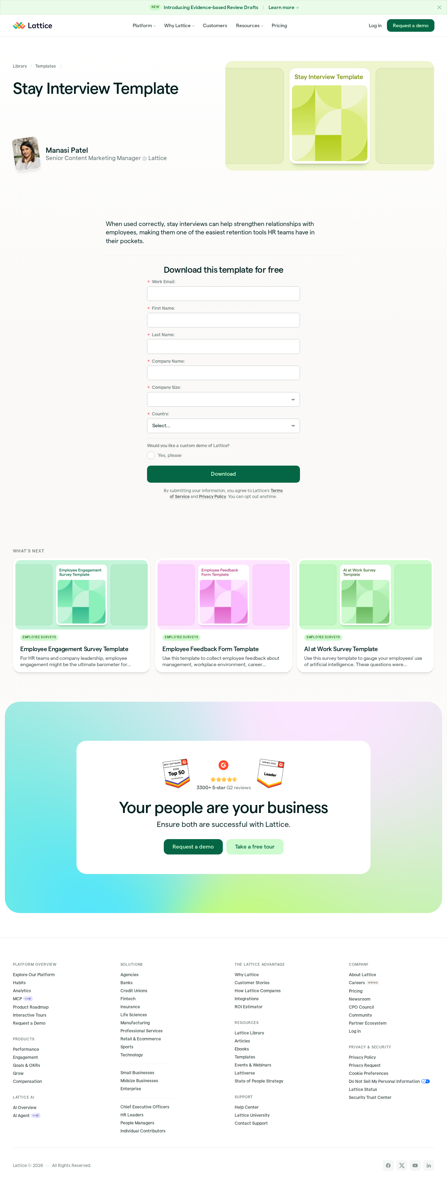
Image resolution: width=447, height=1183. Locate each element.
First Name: (161, 308)
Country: (158, 414)
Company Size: (164, 387)
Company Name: (166, 361)
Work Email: (161, 281)
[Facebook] (388, 1165)
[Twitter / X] (402, 1165)
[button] (439, 7)
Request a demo (410, 25)
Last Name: (161, 334)
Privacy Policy (212, 496)
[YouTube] (415, 1165)
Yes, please (170, 455)
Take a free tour (254, 846)
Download (223, 474)
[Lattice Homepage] (32, 25)
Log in (375, 25)
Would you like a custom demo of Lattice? (188, 445)
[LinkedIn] (428, 1165)
